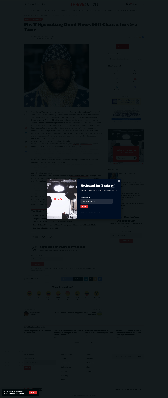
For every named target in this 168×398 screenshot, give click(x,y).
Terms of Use (19, 393)
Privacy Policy (8, 393)
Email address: (85, 198)
